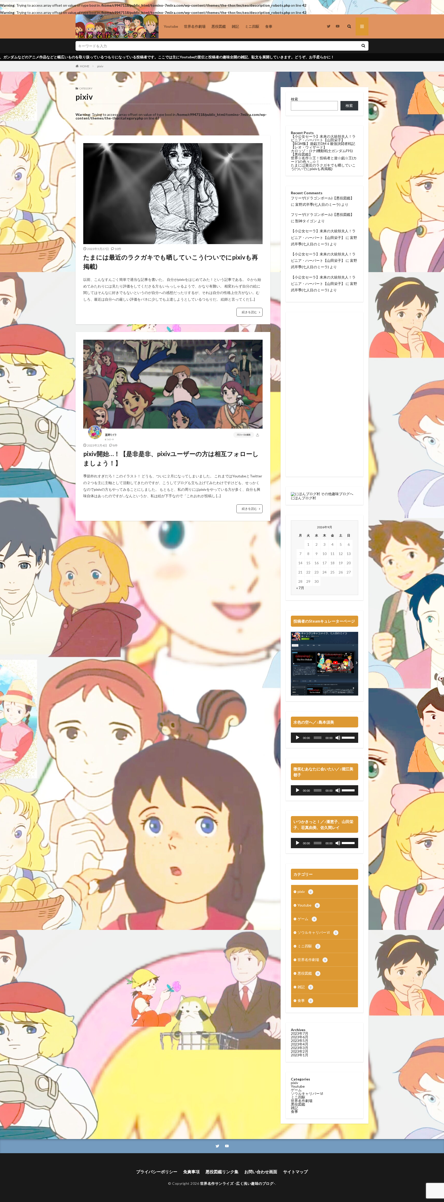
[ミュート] (337, 737)
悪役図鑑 (218, 26)
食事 (268, 26)
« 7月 (300, 588)
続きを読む (249, 312)
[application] (324, 738)
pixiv (100, 66)
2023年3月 (299, 1048)
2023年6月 (299, 1037)
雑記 (235, 26)
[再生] (297, 737)
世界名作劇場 (195, 26)
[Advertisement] (324, 394)
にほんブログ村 (303, 498)
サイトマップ (295, 1171)
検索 (294, 99)
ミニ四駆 (252, 26)
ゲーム (306, 919)
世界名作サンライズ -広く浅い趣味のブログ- (237, 1183)
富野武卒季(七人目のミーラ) (317, 204)
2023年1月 (299, 1055)
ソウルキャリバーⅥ (317, 932)
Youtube (171, 26)
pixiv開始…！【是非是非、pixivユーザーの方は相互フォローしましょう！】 (171, 458)
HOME (84, 66)
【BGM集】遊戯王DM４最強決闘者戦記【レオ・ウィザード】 (323, 145)
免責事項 (191, 1171)
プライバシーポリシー (156, 1171)
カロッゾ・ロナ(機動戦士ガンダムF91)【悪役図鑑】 (322, 152)
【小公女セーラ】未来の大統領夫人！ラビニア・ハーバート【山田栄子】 (323, 138)
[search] (363, 46)
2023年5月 (299, 1040)
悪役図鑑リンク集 (222, 1171)
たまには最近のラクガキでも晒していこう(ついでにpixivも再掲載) (170, 261)
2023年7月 (299, 1033)
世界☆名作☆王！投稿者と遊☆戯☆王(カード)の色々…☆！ (324, 160)
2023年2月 (299, 1051)
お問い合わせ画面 (260, 1171)
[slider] (349, 737)
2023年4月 (299, 1044)
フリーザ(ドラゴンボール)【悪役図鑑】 (322, 198)
